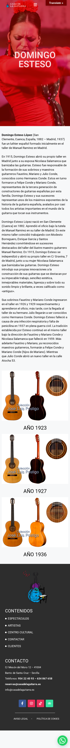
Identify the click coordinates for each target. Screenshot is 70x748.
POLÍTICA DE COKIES (48, 718)
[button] (35, 5)
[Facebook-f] (22, 703)
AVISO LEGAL (21, 718)
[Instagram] (31, 703)
